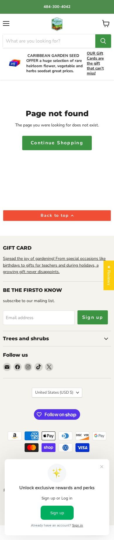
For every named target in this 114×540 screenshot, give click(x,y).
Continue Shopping (57, 143)
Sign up (92, 317)
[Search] (103, 41)
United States (54, 392)
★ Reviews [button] (109, 275)
